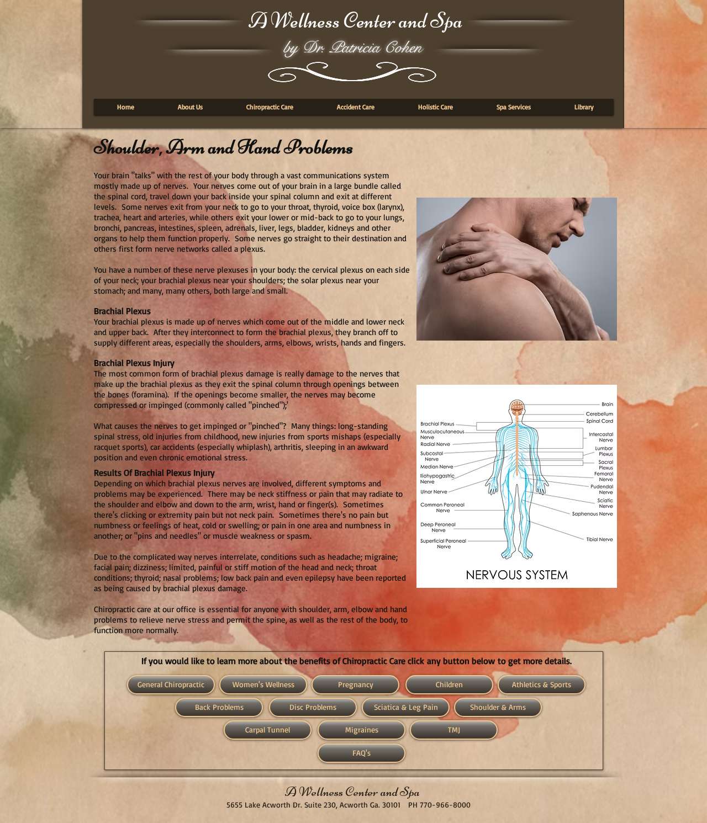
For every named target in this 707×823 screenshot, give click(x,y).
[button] (190, 106)
